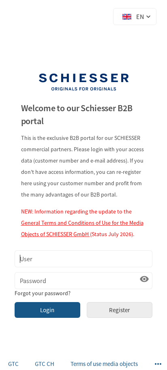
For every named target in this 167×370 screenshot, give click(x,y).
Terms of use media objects (104, 364)
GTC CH (44, 364)
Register (119, 310)
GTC (13, 364)
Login (47, 310)
